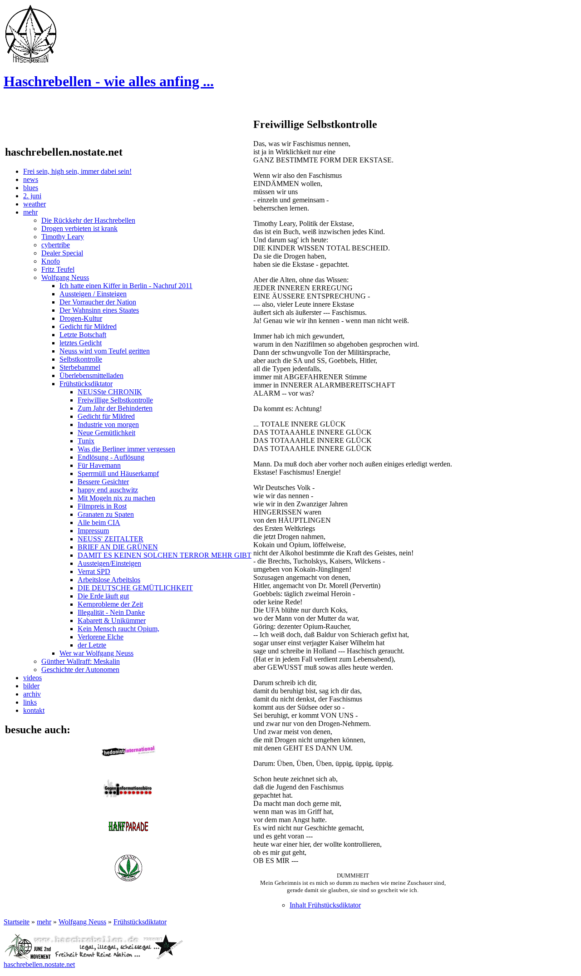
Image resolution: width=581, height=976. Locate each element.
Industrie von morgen (108, 424)
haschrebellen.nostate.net (39, 964)
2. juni (32, 196)
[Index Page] (31, 61)
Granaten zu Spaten (106, 514)
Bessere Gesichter (103, 482)
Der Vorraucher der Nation (97, 302)
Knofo (50, 261)
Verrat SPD (94, 571)
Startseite (17, 922)
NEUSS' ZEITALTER (110, 539)
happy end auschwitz (108, 490)
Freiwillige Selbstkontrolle (115, 400)
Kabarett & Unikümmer (112, 620)
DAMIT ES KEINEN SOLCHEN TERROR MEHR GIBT (164, 555)
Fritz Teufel (57, 269)
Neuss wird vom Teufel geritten (104, 351)
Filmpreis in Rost (102, 506)
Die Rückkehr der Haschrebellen (88, 220)
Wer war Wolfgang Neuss (96, 653)
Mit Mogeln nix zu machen (116, 498)
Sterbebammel (79, 367)
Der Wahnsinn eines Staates (99, 310)
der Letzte (92, 645)
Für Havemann (99, 465)
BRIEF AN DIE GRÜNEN (118, 547)
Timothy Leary (62, 236)
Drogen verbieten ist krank (79, 228)
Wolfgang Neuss (65, 277)
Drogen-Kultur (80, 318)
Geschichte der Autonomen (80, 669)
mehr (30, 212)
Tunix (86, 441)
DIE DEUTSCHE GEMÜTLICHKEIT (135, 588)
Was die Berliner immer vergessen (126, 449)
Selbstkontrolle (80, 359)
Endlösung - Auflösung (111, 457)
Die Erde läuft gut (103, 596)
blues (30, 187)
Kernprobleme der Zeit (110, 604)
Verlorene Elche (100, 637)
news (30, 179)
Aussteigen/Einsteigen (109, 563)
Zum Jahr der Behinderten (115, 408)
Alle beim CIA (99, 522)
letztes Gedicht (80, 343)
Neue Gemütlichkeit (106, 433)
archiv (32, 694)
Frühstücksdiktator (86, 383)
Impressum (93, 531)
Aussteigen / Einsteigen (93, 294)
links (30, 702)
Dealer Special (62, 253)
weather (34, 204)
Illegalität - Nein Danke (111, 612)
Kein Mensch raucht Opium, (118, 629)
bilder (31, 686)
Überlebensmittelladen (91, 375)
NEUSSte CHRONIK (110, 392)
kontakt (33, 710)
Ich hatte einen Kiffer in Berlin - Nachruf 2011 (125, 285)
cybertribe (55, 245)
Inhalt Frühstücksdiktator (325, 905)
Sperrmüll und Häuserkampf (118, 473)
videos (32, 678)
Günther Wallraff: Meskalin (80, 661)
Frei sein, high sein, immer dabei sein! (77, 171)
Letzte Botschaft (82, 334)
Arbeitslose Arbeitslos (109, 580)
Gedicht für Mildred (88, 326)
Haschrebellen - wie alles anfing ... (109, 81)
